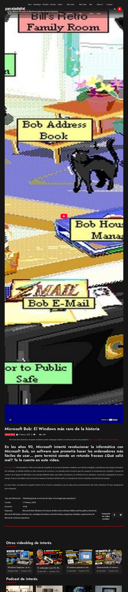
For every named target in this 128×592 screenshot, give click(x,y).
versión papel (93, 440)
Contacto (109, 4)
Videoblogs (37, 4)
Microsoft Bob (10, 467)
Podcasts (45, 4)
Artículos (53, 4)
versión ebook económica (109, 440)
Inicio (30, 4)
